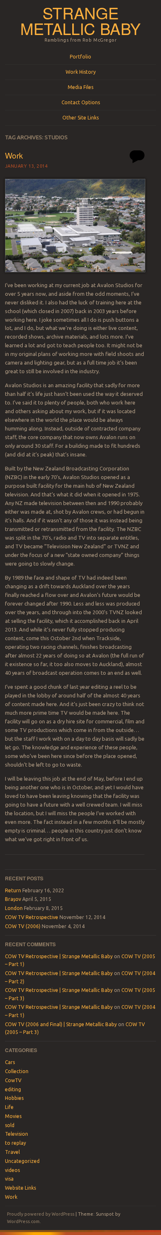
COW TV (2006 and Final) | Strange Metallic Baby (61, 1024)
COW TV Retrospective (31, 917)
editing (13, 1089)
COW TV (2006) (22, 926)
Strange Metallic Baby (80, 20)
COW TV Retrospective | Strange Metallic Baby (59, 956)
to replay (15, 1143)
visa (9, 1178)
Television (16, 1134)
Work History (81, 72)
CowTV (13, 1080)
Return (13, 890)
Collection (16, 1071)
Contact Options (81, 102)
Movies (13, 1116)
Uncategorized (22, 1161)
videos (12, 1170)
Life (9, 1107)
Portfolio (80, 56)
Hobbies (14, 1098)
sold (9, 1125)
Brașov (13, 899)
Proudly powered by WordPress (40, 1214)
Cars (10, 1062)
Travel (12, 1152)
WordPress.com (23, 1221)
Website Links (20, 1188)
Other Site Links (80, 117)
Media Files (80, 87)
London (14, 908)
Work (14, 155)
